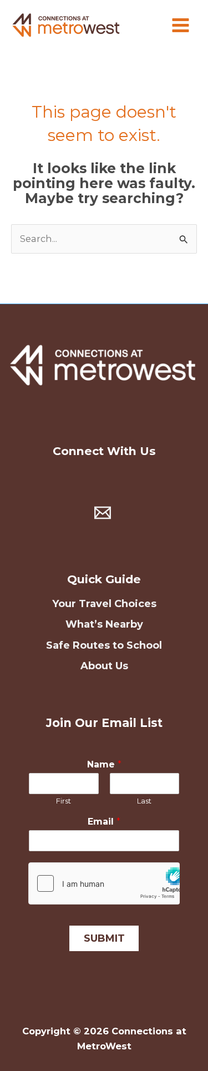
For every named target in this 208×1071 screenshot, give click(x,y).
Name (104, 764)
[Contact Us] (102, 512)
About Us (104, 666)
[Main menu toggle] (180, 25)
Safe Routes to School (104, 645)
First (63, 800)
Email (104, 821)
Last (144, 800)
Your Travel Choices (104, 604)
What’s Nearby (104, 624)
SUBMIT (104, 938)
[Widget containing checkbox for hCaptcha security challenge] (104, 883)
